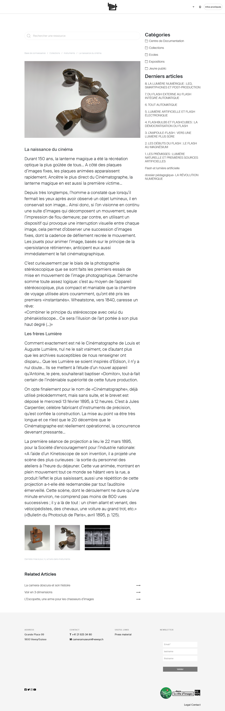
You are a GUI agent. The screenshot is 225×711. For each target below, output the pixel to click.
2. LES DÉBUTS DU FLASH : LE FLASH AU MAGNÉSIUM (171, 145)
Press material (123, 634)
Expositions (157, 62)
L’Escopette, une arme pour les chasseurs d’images (59, 599)
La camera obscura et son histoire (47, 585)
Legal (187, 704)
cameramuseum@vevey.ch (86, 639)
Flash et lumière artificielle (162, 168)
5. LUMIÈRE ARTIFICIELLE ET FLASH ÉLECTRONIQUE (170, 113)
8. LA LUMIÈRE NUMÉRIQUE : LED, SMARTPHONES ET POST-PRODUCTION (173, 85)
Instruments (69, 53)
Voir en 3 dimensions (38, 592)
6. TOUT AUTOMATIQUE (161, 105)
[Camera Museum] (112, 6)
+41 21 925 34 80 (81, 634)
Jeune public (157, 68)
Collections (54, 53)
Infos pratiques (213, 7)
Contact (196, 704)
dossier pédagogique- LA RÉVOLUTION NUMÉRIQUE (172, 177)
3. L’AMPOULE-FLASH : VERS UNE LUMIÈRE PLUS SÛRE (168, 134)
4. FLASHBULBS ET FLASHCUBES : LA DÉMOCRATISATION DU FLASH (171, 124)
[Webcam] (200, 6)
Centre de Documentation (166, 41)
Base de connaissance (35, 53)
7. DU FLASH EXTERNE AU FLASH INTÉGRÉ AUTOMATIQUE (168, 96)
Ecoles (153, 55)
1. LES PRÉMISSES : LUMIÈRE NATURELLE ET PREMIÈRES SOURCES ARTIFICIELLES (171, 157)
